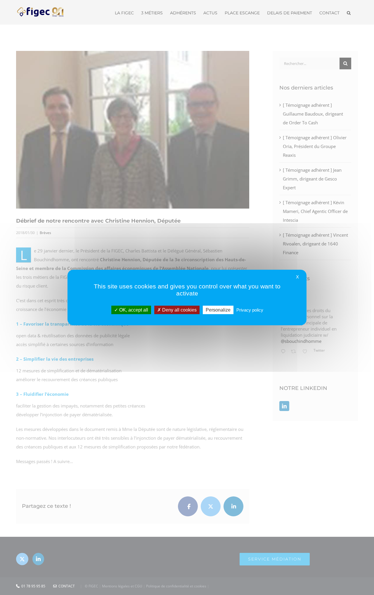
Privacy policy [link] (249, 309)
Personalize (218, 309)
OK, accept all (133, 309)
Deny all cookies (179, 309)
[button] (349, 12)
